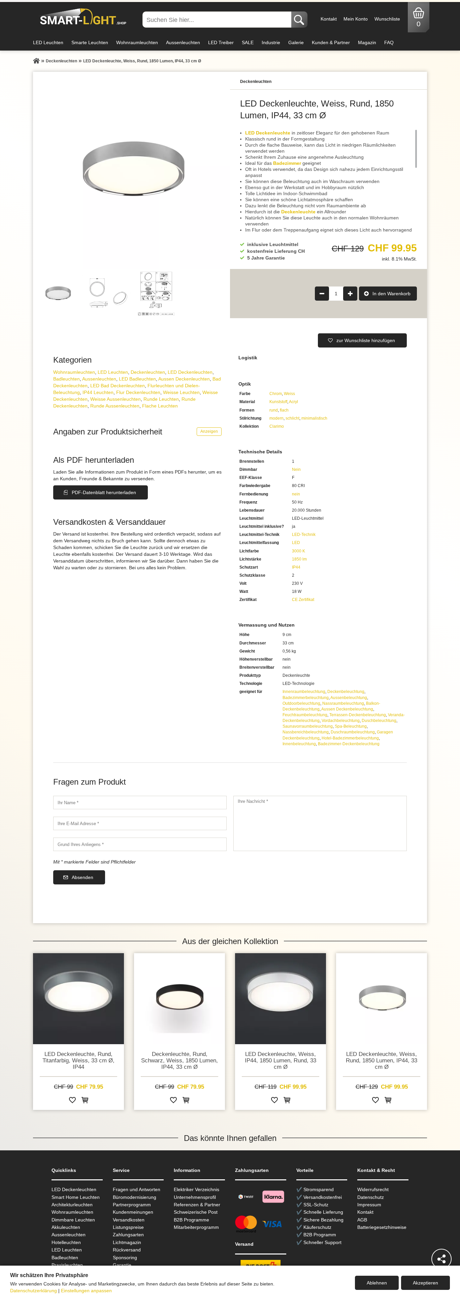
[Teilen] (441, 1259)
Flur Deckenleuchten (138, 392)
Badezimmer (287, 163)
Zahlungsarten (128, 1234)
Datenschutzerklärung (33, 1290)
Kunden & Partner (331, 42)
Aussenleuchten (183, 42)
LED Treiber (221, 42)
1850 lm (299, 559)
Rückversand (127, 1249)
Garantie (122, 1265)
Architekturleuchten (72, 1204)
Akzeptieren (425, 1283)
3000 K (298, 551)
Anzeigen (209, 431)
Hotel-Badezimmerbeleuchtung (350, 738)
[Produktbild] (131, 170)
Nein (296, 469)
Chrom (275, 393)
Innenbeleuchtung (299, 744)
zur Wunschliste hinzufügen (365, 340)
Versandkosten (128, 1219)
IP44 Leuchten (98, 392)
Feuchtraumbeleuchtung (305, 715)
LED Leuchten (48, 42)
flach (284, 410)
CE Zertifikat (303, 599)
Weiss (289, 393)
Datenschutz (370, 1197)
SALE (248, 42)
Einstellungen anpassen (86, 1290)
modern (276, 418)
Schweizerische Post (196, 1212)
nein (296, 494)
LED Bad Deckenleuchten (117, 385)
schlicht (292, 418)
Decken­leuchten (148, 372)
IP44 (296, 567)
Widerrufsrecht (373, 1189)
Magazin (367, 42)
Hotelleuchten (66, 1242)
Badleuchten (66, 379)
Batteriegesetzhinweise (381, 1227)
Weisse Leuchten (181, 392)
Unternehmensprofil (195, 1197)
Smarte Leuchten (89, 42)
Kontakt (329, 19)
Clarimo (276, 426)
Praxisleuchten (67, 1265)
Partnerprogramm (132, 1204)
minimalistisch (314, 418)
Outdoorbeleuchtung (301, 703)
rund (273, 410)
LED (296, 542)
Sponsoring (125, 1257)
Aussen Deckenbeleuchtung (347, 709)
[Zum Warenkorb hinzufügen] (85, 1101)
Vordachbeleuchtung (341, 720)
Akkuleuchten (66, 1227)
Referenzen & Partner (197, 1204)
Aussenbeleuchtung (348, 697)
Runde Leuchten (161, 399)
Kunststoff (278, 401)
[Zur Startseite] (36, 61)
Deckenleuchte (298, 211)
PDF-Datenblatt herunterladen (104, 492)
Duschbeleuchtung (379, 720)
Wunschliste (387, 19)
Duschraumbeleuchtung (353, 732)
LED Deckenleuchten (190, 372)
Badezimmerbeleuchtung (306, 697)
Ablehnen (377, 1283)
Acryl (293, 401)
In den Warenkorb (391, 293)
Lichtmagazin (127, 1242)
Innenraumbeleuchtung (304, 691)
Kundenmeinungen (133, 1212)
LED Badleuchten (137, 379)
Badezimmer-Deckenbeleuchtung (349, 744)
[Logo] (81, 17)
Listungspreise (128, 1227)
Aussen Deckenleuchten (184, 379)
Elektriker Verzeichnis (196, 1189)
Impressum (369, 1204)
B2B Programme (191, 1219)
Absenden (82, 877)
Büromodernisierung (134, 1197)
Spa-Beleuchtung (351, 726)
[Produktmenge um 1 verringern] (322, 293)
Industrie (271, 42)
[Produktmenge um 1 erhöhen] (350, 293)
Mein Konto (355, 19)
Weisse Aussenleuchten (115, 399)
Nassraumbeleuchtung (343, 703)
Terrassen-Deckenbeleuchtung (357, 715)
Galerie (296, 42)
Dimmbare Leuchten (73, 1219)
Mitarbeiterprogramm (196, 1227)
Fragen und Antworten (136, 1189)
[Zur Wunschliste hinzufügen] (72, 1101)
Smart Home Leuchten (76, 1197)
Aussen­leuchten (99, 379)
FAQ (389, 42)
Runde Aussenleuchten (114, 406)
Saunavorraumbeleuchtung (308, 726)
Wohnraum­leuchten (74, 372)
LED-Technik (304, 534)
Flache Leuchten (160, 406)
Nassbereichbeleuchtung (306, 732)
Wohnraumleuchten (137, 42)
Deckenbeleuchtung (345, 691)
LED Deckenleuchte (267, 132)
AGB (362, 1219)
